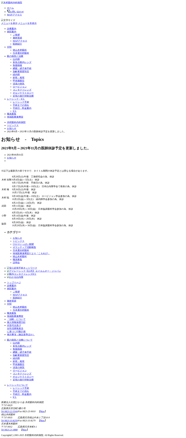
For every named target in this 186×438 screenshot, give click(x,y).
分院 (9, 304)
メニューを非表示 (27, 23)
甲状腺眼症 (18, 80)
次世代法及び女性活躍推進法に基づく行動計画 (16, 328)
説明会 (16, 262)
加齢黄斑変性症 (21, 71)
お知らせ (11, 128)
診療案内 (11, 28)
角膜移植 (17, 65)
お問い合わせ (17, 11)
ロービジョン (20, 87)
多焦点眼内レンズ (22, 62)
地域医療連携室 (15, 117)
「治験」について (16, 319)
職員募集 (11, 114)
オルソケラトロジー (23, 93)
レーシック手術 (21, 102)
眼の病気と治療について (20, 340)
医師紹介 (17, 298)
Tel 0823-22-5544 (9, 411)
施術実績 (17, 38)
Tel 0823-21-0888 (9, 430)
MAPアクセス (20, 41)
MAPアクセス (20, 295)
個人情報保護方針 (16, 322)
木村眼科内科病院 (16, 122)
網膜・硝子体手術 (22, 68)
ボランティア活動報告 (24, 247)
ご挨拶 (16, 291)
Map (42, 411)
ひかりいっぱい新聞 (23, 244)
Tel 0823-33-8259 (9, 420)
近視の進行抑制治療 (23, 96)
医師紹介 (17, 44)
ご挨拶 (16, 35)
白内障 (16, 59)
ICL (15, 111)
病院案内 (11, 288)
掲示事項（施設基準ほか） (21, 334)
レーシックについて (17, 385)
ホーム (10, 8)
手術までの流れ (21, 105)
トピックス (13, 125)
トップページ (14, 282)
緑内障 (16, 74)
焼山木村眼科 (20, 50)
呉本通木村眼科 (21, 53)
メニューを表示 (9, 23)
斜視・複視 (18, 77)
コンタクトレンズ (22, 90)
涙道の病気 (18, 83)
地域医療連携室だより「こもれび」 (31, 253)
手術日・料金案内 (22, 108)
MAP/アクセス (14, 15)
